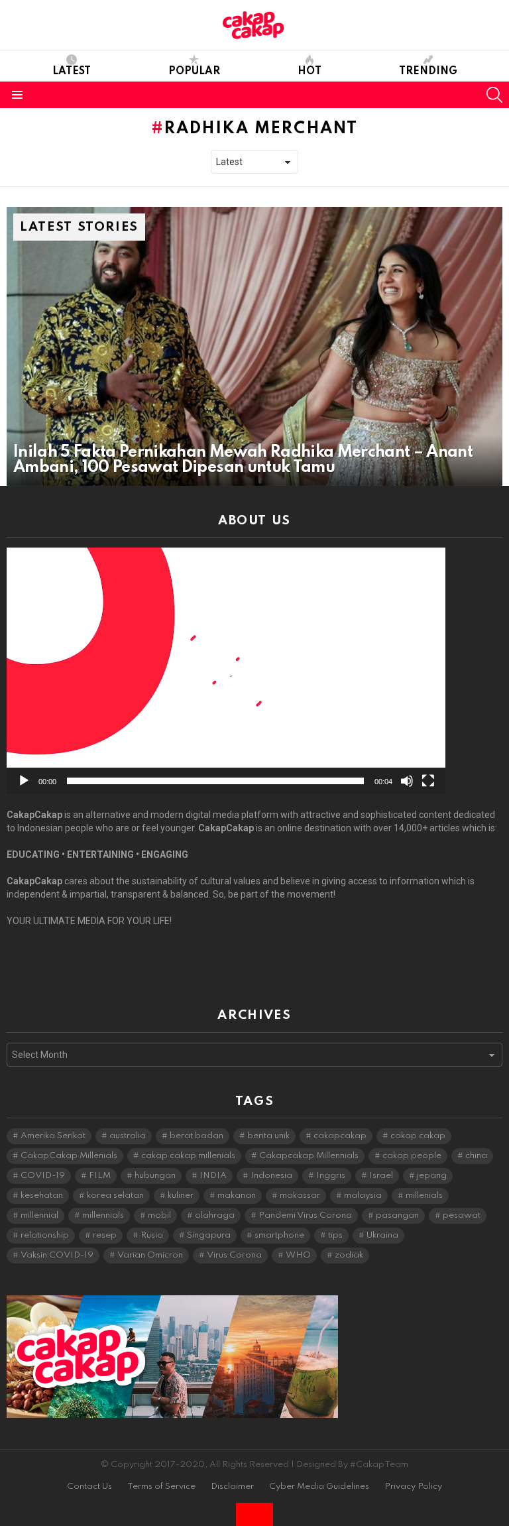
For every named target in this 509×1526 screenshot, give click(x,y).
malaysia (363, 1195)
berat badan (196, 1136)
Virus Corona (234, 1255)
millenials (424, 1195)
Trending (428, 71)
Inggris (330, 1175)
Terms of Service (161, 1486)
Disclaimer (232, 1486)
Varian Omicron (150, 1255)
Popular (194, 71)
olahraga (215, 1215)
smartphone (279, 1235)
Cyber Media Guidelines (319, 1486)
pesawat (462, 1215)
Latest (71, 71)
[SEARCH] (494, 95)
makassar (300, 1195)
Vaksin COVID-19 (57, 1255)
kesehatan (42, 1195)
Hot (309, 71)
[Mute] (407, 781)
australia (127, 1136)
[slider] (215, 781)
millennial (39, 1215)
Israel (381, 1175)
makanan (236, 1195)
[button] (226, 670)
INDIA (213, 1175)
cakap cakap (417, 1136)
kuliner (181, 1195)
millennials (103, 1215)
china (476, 1155)
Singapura (209, 1235)
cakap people (411, 1155)
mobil (159, 1215)
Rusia (152, 1235)
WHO (298, 1255)
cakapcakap (340, 1136)
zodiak (349, 1255)
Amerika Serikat (53, 1136)
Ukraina (382, 1235)
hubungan (155, 1175)
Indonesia (271, 1175)
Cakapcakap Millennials (309, 1155)
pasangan (397, 1215)
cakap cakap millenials (188, 1155)
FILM (100, 1175)
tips (335, 1235)
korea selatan (115, 1195)
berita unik (268, 1136)
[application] (226, 671)
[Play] (23, 781)
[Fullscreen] (428, 781)
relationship (45, 1235)
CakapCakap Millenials (69, 1155)
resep (105, 1235)
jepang (432, 1175)
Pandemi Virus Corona (305, 1215)
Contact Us (89, 1486)
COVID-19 (43, 1175)
